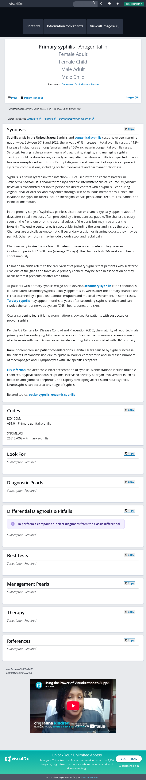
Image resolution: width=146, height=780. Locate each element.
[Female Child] (73, 62)
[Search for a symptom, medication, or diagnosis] (85, 4)
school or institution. (90, 777)
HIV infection (16, 370)
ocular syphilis (39, 394)
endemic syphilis (63, 394)
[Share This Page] (102, 3)
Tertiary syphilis (18, 301)
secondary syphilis (97, 286)
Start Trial (129, 758)
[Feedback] (118, 3)
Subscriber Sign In (134, 3)
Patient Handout (33, 98)
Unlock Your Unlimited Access (77, 755)
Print (14, 98)
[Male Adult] (73, 69)
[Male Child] (73, 77)
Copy (131, 129)
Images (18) (132, 97)
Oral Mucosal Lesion (87, 84)
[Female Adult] (73, 54)
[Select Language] (110, 3)
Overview (67, 84)
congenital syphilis (88, 137)
